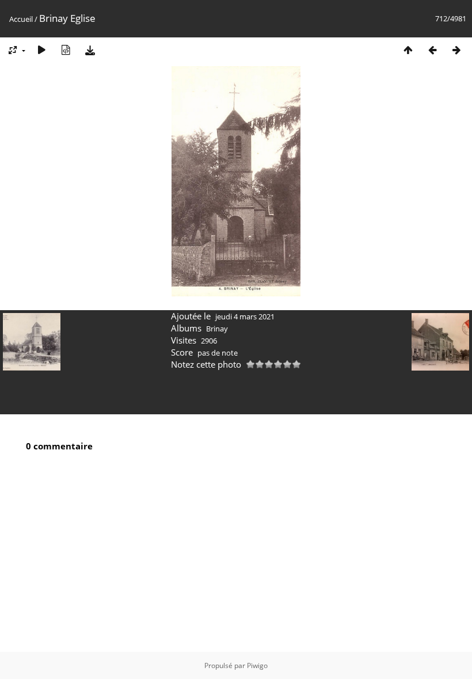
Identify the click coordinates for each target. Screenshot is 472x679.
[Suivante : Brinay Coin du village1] (456, 49)
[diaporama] (41, 49)
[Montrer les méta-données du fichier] (66, 49)
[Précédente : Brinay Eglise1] (432, 49)
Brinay (217, 328)
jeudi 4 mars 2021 (245, 316)
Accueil (21, 19)
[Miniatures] (408, 49)
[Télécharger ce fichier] (90, 49)
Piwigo (257, 665)
